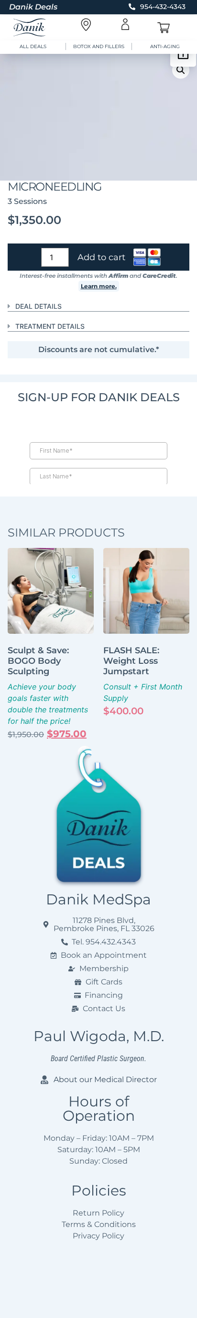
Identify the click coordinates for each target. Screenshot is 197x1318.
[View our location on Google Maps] (86, 24)
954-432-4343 (163, 6)
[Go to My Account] (125, 24)
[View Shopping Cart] (163, 28)
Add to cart (101, 257)
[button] (180, 70)
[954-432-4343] (132, 6)
